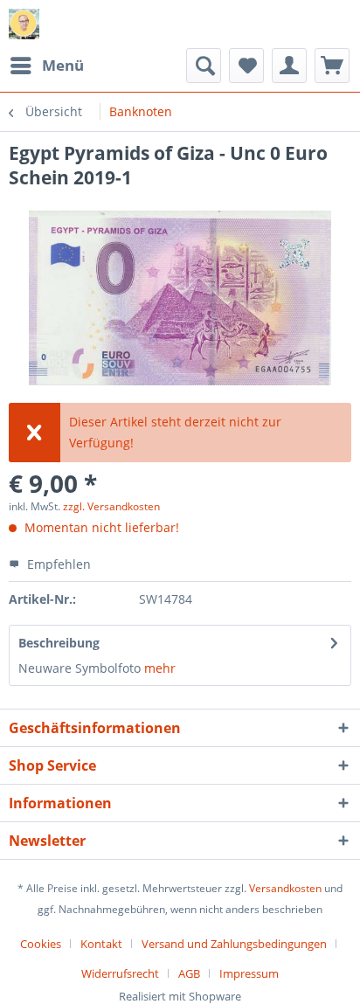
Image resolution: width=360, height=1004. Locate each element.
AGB (189, 973)
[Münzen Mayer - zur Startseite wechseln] (24, 24)
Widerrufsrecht (120, 973)
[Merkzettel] (246, 65)
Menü (63, 65)
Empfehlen (57, 564)
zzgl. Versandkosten (111, 506)
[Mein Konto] (289, 65)
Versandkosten (285, 888)
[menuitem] (46, 65)
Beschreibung (59, 642)
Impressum (249, 973)
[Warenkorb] (332, 65)
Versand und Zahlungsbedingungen (234, 944)
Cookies (40, 944)
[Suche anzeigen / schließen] (203, 65)
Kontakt (101, 944)
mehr (160, 668)
